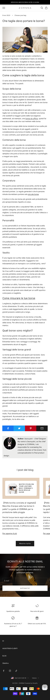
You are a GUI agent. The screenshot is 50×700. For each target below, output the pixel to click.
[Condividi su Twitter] (19, 428)
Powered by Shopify (31, 683)
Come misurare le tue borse (18, 298)
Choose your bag (20, 15)
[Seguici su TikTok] (16, 671)
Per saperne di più (9, 533)
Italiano (34, 678)
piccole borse (33, 194)
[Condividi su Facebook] (8, 428)
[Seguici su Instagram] (10, 671)
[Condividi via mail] (42, 428)
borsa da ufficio (31, 118)
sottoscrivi (25, 588)
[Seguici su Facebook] (3, 671)
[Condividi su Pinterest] (30, 428)
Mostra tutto (25, 543)
